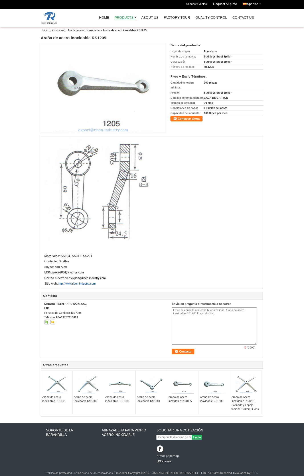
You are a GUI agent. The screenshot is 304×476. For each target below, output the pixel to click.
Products (124, 17)
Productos (58, 30)
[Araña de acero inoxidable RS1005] (183, 384)
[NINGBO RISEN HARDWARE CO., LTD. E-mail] (52, 322)
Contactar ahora (189, 118)
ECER (254, 473)
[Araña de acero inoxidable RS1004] (151, 384)
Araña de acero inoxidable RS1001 (54, 399)
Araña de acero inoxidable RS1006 (211, 399)
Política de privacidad (59, 473)
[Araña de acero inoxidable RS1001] (56, 384)
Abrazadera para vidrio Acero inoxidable (124, 432)
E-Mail (160, 456)
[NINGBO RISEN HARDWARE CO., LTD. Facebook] (160, 449)
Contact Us (243, 17)
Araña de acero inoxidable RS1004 (148, 399)
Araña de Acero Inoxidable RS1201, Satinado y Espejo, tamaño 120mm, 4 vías (245, 403)
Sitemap (173, 456)
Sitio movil (165, 461)
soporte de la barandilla (59, 432)
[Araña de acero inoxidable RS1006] (214, 384)
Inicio (45, 30)
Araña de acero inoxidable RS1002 (85, 399)
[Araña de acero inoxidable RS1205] (103, 87)
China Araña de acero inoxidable (94, 473)
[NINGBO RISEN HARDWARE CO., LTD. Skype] (46, 322)
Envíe (197, 437)
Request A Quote (225, 4)
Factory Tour (177, 17)
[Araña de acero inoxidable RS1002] (88, 384)
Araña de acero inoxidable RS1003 (117, 399)
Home (104, 17)
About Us (149, 17)
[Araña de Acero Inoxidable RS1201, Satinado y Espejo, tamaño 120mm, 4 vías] (245, 384)
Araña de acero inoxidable (84, 30)
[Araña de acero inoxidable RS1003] (119, 384)
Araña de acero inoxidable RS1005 (180, 399)
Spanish (252, 4)
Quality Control (211, 17)
